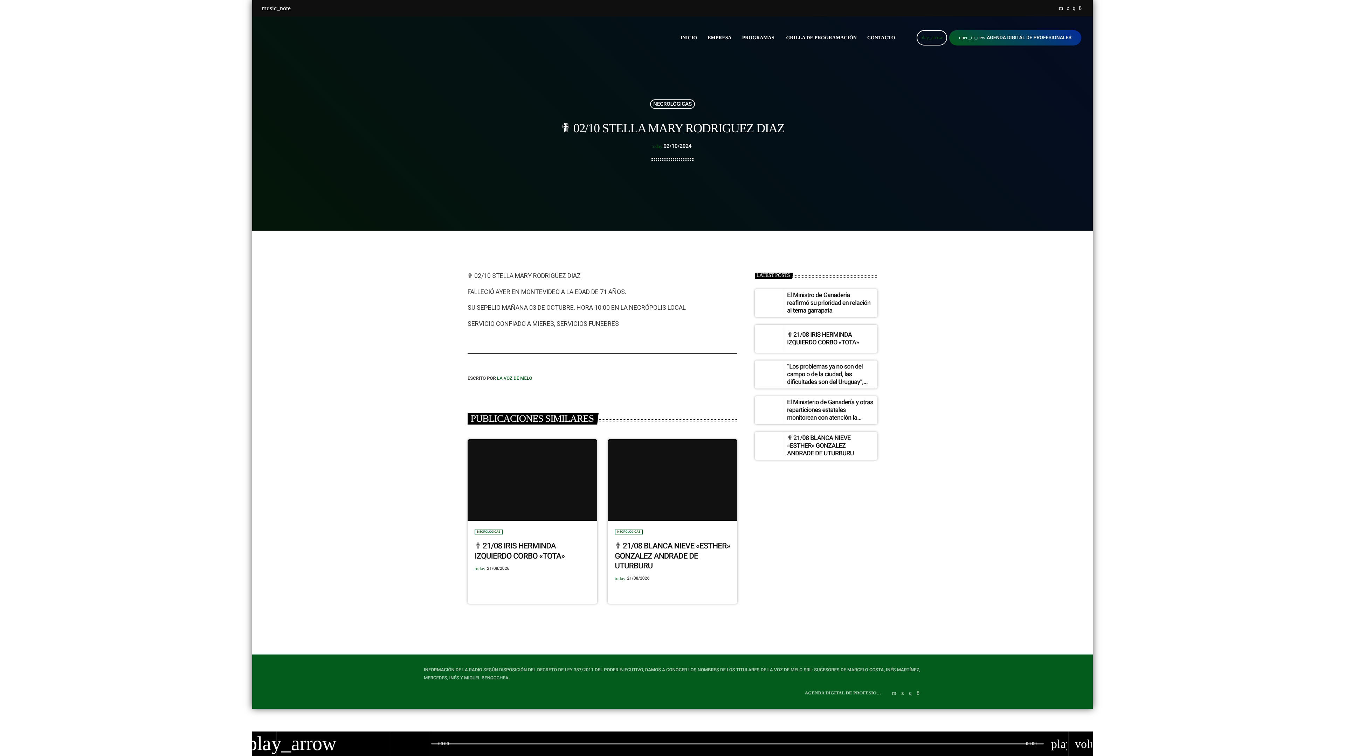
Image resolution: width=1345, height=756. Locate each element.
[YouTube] (1061, 8)
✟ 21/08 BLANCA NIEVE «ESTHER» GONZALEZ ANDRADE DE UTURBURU (672, 555)
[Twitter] (1068, 8)
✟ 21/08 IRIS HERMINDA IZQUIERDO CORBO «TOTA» (823, 338)
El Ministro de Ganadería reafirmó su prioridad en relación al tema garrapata (828, 303)
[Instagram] (1073, 8)
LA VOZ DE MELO (514, 378)
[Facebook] (1080, 8)
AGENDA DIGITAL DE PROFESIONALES (1015, 38)
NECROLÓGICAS (672, 104)
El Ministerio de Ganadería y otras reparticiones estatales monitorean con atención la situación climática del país (830, 414)
